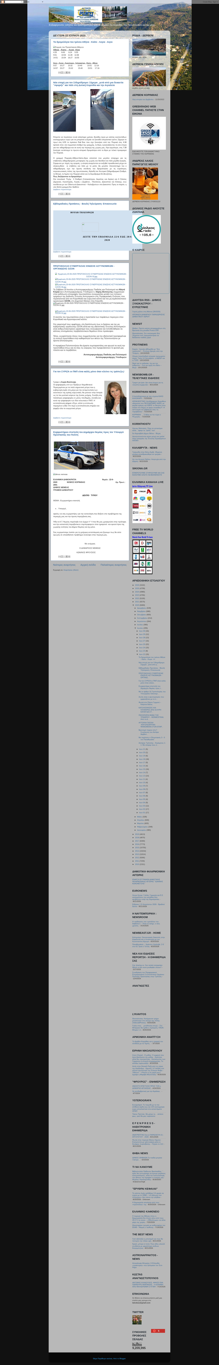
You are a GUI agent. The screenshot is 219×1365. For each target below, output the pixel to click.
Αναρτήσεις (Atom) (70, 570)
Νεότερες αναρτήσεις (64, 564)
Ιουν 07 (142, 793)
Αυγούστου (142, 621)
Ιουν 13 (142, 776)
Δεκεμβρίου (142, 608)
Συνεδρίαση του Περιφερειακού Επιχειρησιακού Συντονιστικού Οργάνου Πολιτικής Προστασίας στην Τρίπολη (148, 974)
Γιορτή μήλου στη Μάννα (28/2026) (146, 312)
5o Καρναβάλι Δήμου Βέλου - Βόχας (146, 433)
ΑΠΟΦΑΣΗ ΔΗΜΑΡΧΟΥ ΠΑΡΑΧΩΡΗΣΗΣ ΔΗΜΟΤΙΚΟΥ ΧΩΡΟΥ (148, 316)
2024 (137, 592)
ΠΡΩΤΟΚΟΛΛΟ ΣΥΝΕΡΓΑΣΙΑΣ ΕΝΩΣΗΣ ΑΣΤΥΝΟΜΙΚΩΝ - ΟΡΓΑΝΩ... (151, 675)
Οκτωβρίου (142, 615)
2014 (137, 851)
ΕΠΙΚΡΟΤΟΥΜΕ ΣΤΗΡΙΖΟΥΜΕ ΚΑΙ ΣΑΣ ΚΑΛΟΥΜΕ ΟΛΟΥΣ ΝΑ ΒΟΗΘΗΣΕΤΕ (148, 474)
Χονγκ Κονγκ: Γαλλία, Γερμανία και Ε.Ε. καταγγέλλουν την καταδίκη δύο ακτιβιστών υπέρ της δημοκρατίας (147, 897)
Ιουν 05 (142, 799)
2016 (137, 844)
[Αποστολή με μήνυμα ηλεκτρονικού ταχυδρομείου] (59, 72)
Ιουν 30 (142, 631)
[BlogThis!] (62, 72)
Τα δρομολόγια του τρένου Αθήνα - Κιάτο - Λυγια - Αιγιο (83, 42)
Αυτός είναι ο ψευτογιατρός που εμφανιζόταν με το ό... (151, 698)
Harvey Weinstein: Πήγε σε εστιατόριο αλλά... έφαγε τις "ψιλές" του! (147, 429)
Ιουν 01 (142, 813)
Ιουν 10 (142, 782)
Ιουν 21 (142, 749)
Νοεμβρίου (141, 611)
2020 (137, 605)
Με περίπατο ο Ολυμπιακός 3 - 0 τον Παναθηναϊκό (152, 739)
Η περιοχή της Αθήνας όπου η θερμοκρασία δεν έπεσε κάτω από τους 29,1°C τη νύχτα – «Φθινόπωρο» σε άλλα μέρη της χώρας (148, 1219)
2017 (137, 841)
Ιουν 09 (142, 786)
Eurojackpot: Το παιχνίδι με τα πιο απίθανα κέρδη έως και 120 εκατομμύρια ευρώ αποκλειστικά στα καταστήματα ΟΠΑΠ (148, 1108)
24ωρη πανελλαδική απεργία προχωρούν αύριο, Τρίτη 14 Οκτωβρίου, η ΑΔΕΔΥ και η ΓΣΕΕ (148, 358)
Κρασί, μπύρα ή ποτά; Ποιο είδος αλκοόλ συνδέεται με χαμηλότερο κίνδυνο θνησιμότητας (148, 1246)
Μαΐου (140, 817)
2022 (137, 598)
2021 (137, 602)
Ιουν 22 (142, 654)
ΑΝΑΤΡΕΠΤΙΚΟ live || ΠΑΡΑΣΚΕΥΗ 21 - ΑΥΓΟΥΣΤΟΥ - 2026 (148, 1136)
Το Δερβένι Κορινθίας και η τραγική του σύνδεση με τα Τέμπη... (147, 1042)
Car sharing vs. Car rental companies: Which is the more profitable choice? (147, 966)
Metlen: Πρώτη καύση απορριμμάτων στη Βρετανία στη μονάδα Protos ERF (149, 329)
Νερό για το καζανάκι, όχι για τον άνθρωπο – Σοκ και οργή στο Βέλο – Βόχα (146, 365)
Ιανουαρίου (142, 830)
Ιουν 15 (142, 769)
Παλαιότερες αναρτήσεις (114, 564)
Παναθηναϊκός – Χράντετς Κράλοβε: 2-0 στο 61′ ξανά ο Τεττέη (148, 945)
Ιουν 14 (142, 772)
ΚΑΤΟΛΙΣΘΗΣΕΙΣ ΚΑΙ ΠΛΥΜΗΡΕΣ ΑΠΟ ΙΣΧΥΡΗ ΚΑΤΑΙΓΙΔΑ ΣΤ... (150, 710)
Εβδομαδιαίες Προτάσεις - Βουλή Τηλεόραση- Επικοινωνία (84, 203)
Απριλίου (141, 820)
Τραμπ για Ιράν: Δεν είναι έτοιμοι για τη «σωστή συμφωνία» (147, 384)
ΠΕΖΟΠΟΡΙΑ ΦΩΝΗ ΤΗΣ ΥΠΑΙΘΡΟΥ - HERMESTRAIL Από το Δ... (151, 717)
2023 (137, 595)
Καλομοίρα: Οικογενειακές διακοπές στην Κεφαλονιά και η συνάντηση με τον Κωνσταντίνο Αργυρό (148, 939)
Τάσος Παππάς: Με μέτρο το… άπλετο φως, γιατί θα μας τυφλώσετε (147, 1115)
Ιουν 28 (142, 638)
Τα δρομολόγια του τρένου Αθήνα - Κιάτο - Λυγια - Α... (152, 658)
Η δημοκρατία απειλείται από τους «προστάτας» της (145, 1203)
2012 (137, 858)
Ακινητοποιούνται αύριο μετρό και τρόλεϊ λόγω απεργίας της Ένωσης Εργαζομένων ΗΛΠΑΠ (149, 439)
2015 (137, 848)
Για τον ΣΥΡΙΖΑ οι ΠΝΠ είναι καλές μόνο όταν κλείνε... (152, 682)
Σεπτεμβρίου (142, 618)
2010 (137, 864)
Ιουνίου (140, 628)
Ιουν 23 (142, 651)
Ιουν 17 (142, 762)
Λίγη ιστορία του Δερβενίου (143, 99)
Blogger (123, 1359)
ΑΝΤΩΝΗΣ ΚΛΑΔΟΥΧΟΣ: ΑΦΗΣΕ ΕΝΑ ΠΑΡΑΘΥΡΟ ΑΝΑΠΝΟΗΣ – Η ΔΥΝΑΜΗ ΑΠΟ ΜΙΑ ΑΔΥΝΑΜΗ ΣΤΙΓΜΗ (147, 1285)
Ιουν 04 (142, 803)
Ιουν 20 (142, 752)
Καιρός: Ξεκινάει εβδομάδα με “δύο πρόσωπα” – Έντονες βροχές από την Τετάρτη (147, 351)
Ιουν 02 (142, 809)
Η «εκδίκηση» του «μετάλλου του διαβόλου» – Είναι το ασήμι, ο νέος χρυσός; (146, 924)
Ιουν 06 (142, 796)
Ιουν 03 (142, 806)
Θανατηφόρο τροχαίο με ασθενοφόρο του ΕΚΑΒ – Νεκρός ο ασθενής (148, 1226)
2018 (137, 838)
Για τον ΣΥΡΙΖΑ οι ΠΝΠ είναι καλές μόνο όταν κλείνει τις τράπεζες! (88, 371)
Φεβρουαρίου (142, 827)
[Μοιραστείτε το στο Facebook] (67, 72)
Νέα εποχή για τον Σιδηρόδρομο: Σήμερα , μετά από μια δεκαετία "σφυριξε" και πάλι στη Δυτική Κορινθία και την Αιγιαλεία (88, 83)
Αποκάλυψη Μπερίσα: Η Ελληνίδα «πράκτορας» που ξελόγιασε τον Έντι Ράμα (147, 1265)
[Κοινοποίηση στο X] (64, 72)
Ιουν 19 (142, 756)
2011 (137, 861)
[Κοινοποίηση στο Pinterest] (69, 72)
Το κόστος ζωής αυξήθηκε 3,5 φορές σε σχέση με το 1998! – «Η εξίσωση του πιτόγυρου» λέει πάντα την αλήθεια (148, 1195)
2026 (137, 585)
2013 (137, 854)
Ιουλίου (140, 625)
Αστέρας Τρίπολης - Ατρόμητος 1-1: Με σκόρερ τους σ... (152, 744)
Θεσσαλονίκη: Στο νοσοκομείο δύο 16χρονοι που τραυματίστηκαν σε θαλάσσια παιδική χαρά (146, 335)
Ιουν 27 (142, 641)
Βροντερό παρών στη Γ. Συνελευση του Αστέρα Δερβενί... (149, 732)
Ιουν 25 (142, 644)
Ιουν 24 (142, 648)
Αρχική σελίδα (88, 564)
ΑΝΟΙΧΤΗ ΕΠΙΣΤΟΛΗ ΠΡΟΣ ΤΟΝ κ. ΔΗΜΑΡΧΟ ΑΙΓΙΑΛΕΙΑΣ (146, 1087)
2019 (137, 834)
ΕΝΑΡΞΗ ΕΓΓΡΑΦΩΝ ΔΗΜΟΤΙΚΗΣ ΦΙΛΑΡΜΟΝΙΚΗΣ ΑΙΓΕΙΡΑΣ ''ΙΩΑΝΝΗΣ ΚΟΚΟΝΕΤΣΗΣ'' (147, 882)
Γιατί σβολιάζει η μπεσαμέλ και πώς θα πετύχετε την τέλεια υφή (147, 1240)
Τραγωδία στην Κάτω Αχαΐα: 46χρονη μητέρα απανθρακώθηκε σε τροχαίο (147, 453)
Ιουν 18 (142, 759)
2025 (137, 588)
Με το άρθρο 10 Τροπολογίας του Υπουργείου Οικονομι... (152, 693)
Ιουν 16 (142, 766)
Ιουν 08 (142, 789)
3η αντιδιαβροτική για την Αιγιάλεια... (146, 1091)
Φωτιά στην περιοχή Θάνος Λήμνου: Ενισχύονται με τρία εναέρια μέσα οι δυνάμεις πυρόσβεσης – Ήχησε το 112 (147, 1142)
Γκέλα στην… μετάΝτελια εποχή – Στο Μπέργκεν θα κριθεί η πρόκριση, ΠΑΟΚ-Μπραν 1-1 (148, 1028)
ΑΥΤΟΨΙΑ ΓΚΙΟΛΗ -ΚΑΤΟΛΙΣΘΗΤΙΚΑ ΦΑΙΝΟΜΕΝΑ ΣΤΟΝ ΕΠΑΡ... (151, 725)
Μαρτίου (140, 823)
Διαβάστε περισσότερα (62, 189)
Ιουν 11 (142, 779)
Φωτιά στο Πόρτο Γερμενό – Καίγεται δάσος (150, 703)
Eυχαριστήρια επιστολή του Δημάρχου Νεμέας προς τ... (150, 687)
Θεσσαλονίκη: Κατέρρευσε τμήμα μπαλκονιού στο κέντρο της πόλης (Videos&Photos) (146, 1021)
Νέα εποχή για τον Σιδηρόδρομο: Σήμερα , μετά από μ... (152, 664)
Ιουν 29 (142, 634)
